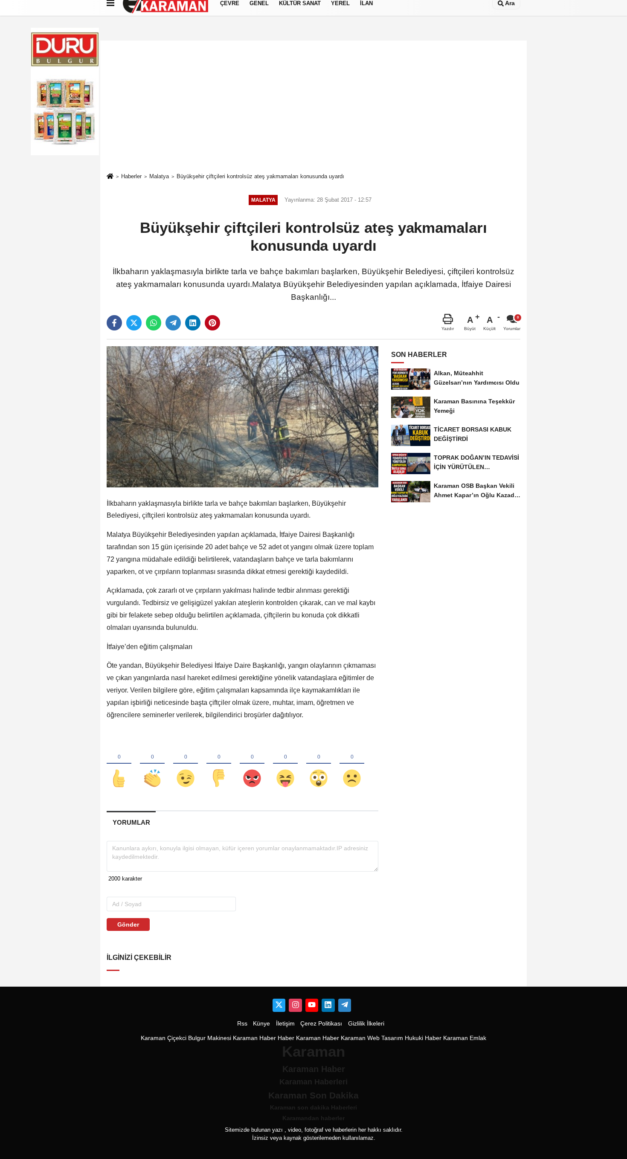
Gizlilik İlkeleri (366, 1023)
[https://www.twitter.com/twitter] (279, 1005)
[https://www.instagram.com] (295, 1005)
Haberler (131, 176)
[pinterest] (212, 322)
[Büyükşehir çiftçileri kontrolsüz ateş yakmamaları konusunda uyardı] (242, 416)
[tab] (131, 822)
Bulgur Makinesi (209, 1038)
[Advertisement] (313, 106)
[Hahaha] (285, 764)
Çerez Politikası (321, 1023)
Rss (242, 1023)
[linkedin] (192, 322)
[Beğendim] (119, 764)
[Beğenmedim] (218, 764)
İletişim (285, 1023)
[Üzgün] (352, 764)
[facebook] (114, 322)
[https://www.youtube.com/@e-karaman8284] (311, 1005)
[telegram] (173, 322)
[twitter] (134, 322)
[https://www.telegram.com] (344, 1005)
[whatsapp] (153, 322)
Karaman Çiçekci (163, 1038)
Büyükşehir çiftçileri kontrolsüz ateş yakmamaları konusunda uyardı (260, 176)
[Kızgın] (252, 764)
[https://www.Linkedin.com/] (328, 1005)
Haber (286, 1038)
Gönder (128, 924)
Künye (261, 1023)
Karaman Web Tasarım (372, 1038)
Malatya (159, 176)
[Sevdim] (185, 764)
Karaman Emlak (464, 1038)
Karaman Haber (254, 1038)
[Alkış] (152, 764)
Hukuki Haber (423, 1038)
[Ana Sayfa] (110, 177)
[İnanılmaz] (318, 764)
